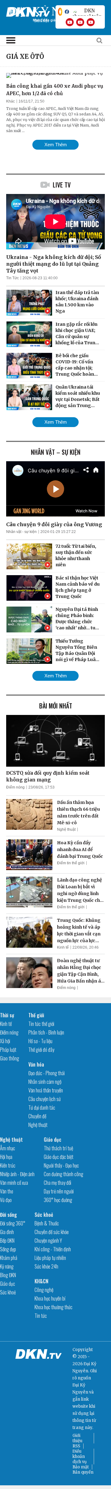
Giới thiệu (77, 1438)
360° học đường (58, 1200)
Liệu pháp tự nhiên (50, 1257)
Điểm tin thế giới (70, 863)
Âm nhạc (7, 1148)
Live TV (62, 184)
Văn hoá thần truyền (45, 1090)
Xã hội (5, 1041)
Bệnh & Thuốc (47, 1223)
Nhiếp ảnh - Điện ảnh (17, 1174)
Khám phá (8, 1257)
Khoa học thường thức (53, 1307)
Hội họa (6, 1156)
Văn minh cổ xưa (14, 1182)
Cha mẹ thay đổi (57, 1182)
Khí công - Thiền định (53, 1249)
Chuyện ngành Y (48, 1240)
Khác (10, 101)
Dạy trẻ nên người (59, 1191)
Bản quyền (82, 1472)
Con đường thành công (63, 1174)
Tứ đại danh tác (41, 1107)
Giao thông (9, 1058)
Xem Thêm (55, 144)
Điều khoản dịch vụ (79, 1456)
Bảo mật (80, 1467)
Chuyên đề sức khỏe (52, 1232)
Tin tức (41, 1315)
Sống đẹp (8, 1249)
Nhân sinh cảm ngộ (44, 1081)
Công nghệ (44, 1289)
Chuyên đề (37, 1116)
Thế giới (36, 1015)
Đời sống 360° (12, 1223)
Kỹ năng (7, 1266)
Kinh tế (63, 947)
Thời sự (7, 1015)
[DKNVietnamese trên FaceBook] (67, 12)
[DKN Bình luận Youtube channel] (80, 22)
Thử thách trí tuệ (58, 1148)
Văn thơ (6, 1191)
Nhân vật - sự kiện (21, 532)
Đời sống (8, 1214)
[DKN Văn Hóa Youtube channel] (91, 22)
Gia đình (7, 1232)
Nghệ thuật (66, 829)
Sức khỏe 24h (46, 1266)
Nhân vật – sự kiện (55, 452)
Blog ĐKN (8, 1275)
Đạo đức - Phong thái (46, 1073)
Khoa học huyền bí (50, 1298)
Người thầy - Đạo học (61, 1165)
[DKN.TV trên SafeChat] (60, 12)
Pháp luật (8, 1049)
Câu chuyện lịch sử (44, 1099)
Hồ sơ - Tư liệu (40, 1041)
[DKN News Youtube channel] (70, 22)
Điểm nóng (15, 787)
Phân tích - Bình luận (46, 1032)
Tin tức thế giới (41, 1023)
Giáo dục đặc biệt (58, 1156)
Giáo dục (52, 1139)
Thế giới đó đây (41, 1049)
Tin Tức (12, 278)
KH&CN (41, 1281)
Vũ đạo (6, 1200)
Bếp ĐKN (7, 1240)
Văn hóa (36, 1064)
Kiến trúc (7, 1165)
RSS (76, 1446)
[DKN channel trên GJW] (87, 12)
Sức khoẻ (8, 1292)
